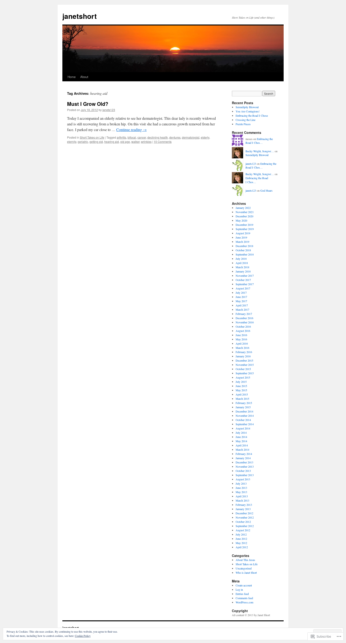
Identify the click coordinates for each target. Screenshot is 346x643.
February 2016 (244, 352)
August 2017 (243, 288)
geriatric (83, 142)
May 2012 (241, 543)
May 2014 (241, 441)
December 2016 (244, 318)
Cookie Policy (83, 636)
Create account (244, 585)
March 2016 (242, 348)
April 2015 (242, 394)
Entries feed (242, 594)
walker (135, 142)
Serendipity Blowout (247, 107)
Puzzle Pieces (243, 124)
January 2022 (243, 208)
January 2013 (243, 509)
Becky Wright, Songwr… (259, 151)
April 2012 (242, 547)
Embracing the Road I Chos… (259, 141)
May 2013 (241, 492)
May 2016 (241, 339)
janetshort (79, 16)
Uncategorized (244, 568)
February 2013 (244, 505)
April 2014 (242, 445)
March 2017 (242, 309)
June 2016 (241, 335)
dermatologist (190, 137)
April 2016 (242, 343)
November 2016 (245, 322)
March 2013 (242, 500)
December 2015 (244, 360)
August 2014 (243, 428)
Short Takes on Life (92, 137)
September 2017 (245, 284)
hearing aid (111, 142)
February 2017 (244, 314)
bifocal (132, 137)
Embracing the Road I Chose (252, 115)
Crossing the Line (245, 120)
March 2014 (242, 449)
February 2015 (244, 403)
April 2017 (242, 305)
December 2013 (244, 462)
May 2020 (241, 220)
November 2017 (245, 275)
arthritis (121, 137)
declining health (157, 137)
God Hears (266, 190)
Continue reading (131, 129)
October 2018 (243, 250)
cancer (141, 137)
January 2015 (243, 407)
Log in (239, 589)
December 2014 (244, 411)
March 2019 (242, 241)
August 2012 (243, 530)
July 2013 (241, 483)
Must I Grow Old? (87, 103)
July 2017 (241, 292)
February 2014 (244, 454)
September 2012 (245, 526)
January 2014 (243, 458)
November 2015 (245, 365)
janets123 (108, 110)
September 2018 (245, 254)
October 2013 (243, 471)
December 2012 (244, 513)
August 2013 (243, 479)
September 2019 (245, 229)
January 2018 (243, 271)
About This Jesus (245, 560)
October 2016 (243, 326)
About (84, 76)
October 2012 (243, 521)
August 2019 (243, 233)
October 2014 (243, 420)
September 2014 (245, 424)
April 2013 (242, 496)
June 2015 (241, 386)
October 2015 (243, 369)
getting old (96, 142)
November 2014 (245, 415)
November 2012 (245, 517)
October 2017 (243, 280)
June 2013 (241, 488)
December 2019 (244, 225)
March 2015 (242, 398)
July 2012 (241, 534)
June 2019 (241, 237)
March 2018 (242, 267)
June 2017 (241, 297)
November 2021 (245, 212)
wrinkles (146, 142)
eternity (71, 142)
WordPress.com (244, 602)
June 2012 (241, 538)
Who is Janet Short (246, 572)
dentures (175, 137)
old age (125, 142)
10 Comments (163, 142)
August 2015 (243, 377)
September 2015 (245, 373)
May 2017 (241, 301)
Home (72, 76)
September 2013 (245, 475)
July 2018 (241, 258)
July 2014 (241, 432)
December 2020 (244, 216)
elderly (205, 137)
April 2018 (242, 263)
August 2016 (243, 331)
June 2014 (241, 437)
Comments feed (244, 598)
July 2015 (241, 381)
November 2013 (245, 466)
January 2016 (243, 356)
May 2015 (241, 390)
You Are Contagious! (248, 111)
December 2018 (244, 246)
